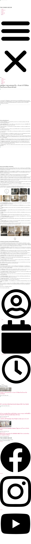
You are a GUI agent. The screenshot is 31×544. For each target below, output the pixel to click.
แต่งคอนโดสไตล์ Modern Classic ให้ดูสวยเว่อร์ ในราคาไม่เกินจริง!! (14, 429)
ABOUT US (3, 13)
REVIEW (3, 80)
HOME (2, 9)
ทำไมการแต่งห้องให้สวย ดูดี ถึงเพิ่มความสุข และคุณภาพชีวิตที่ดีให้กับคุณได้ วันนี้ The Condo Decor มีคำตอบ (15, 414)
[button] (15, 46)
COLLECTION (3, 79)
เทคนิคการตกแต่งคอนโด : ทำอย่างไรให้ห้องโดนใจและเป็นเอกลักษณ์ (13, 393)
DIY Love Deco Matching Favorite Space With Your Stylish (14, 404)
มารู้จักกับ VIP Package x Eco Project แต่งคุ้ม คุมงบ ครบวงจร (14, 418)
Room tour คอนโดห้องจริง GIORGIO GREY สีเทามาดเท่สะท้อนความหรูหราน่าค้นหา (14, 434)
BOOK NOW (3, 12)
